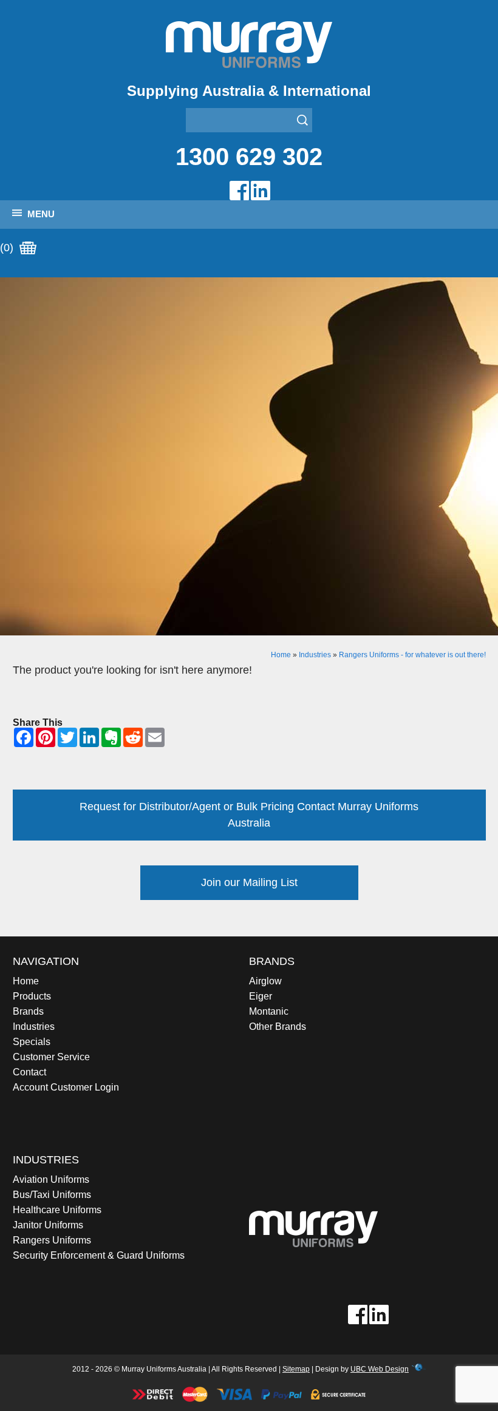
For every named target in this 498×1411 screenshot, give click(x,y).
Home (281, 655)
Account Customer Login (66, 1087)
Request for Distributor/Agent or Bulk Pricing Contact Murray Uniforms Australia (249, 814)
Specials (31, 1042)
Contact (29, 1072)
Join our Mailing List (249, 882)
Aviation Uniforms (51, 1179)
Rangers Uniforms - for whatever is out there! (412, 655)
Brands (28, 1011)
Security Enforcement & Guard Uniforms (99, 1255)
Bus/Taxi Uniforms (52, 1194)
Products (32, 996)
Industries (315, 655)
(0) (8, 248)
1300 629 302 (249, 156)
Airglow (265, 981)
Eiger (260, 996)
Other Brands (277, 1026)
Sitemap (296, 1369)
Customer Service (51, 1057)
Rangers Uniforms (52, 1240)
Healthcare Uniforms (57, 1210)
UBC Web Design (379, 1369)
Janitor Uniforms (48, 1225)
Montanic (268, 1011)
